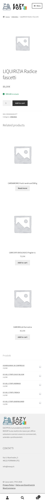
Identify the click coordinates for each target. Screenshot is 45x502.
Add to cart (20, 103)
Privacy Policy (8, 485)
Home (8, 17)
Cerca (22, 498)
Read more (22, 188)
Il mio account (7, 498)
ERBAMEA (15, 17)
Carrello (34, 496)
